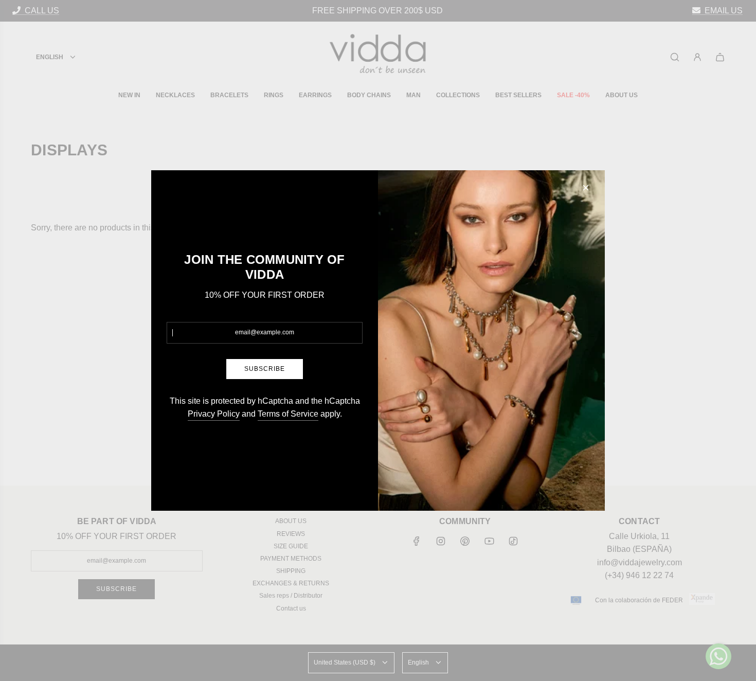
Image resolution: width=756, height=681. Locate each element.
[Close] (585, 187)
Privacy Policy (214, 413)
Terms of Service (288, 413)
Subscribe (264, 368)
